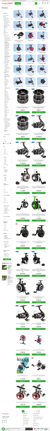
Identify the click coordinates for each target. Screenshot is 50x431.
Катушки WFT (6, 63)
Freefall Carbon (7, 126)
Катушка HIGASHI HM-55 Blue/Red (39, 350)
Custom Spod (7, 101)
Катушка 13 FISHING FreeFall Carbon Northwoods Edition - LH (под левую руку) (22, 270)
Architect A (6, 127)
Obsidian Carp (7, 112)
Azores (6, 85)
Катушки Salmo (6, 35)
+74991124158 (5, 416)
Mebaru (5, 30)
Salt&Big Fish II (7, 70)
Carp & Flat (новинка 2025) (7, 75)
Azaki (5, 86)
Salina (5, 117)
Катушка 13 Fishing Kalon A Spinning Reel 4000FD (38, 324)
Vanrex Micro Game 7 (7, 22)
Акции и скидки (25, 423)
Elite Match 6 (6, 54)
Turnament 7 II (7, 80)
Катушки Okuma (6, 82)
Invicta (6, 116)
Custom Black (7, 96)
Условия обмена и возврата (37, 418)
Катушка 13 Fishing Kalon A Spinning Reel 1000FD (22, 324)
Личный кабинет (23, 0)
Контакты (9, 0)
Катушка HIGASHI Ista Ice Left (22, 375)
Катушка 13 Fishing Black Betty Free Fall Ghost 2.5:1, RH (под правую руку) (23, 215)
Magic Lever (5, 27)
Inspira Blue (6, 107)
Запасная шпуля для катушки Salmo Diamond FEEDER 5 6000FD (22, 134)
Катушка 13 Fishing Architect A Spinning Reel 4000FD (38, 161)
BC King (6, 69)
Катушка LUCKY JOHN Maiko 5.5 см (22, 402)
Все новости (10, 263)
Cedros (6, 100)
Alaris (5, 90)
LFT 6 (4, 29)
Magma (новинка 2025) (7, 77)
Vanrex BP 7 (5, 19)
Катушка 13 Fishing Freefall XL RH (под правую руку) (39, 297)
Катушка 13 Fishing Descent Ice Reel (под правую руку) (38, 242)
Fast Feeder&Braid (7, 68)
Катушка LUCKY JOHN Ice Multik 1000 (38, 375)
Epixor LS (6, 102)
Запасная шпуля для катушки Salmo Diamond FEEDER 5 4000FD (22, 107)
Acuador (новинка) (6, 84)
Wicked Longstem (7, 125)
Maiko (5, 31)
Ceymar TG (6, 95)
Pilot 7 (5, 78)
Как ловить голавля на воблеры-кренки (10, 267)
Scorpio (6, 111)
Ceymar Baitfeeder (7, 99)
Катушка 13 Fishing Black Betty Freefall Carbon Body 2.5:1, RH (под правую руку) (23, 187)
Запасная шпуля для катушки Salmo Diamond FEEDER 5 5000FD (38, 107)
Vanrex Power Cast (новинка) (7, 26)
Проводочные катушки (6, 130)
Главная (3, 5)
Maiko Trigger (6, 32)
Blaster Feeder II (7, 60)
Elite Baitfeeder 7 (7, 53)
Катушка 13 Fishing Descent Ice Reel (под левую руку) (22, 242)
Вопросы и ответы (36, 423)
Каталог (18, 3)
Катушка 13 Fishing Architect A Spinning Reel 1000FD (38, 134)
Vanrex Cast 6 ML (6, 24)
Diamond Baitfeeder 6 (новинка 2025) (7, 42)
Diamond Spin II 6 (7, 39)
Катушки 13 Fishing (7, 120)
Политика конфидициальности (38, 417)
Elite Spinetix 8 (7, 52)
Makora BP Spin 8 (6, 20)
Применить (7, 259)
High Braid (6, 65)
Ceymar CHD (6, 94)
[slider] (3, 143)
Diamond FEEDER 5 (7, 40)
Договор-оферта (35, 415)
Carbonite (6, 91)
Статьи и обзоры (25, 422)
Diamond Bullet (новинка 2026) (7, 45)
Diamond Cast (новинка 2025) (7, 47)
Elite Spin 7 (6, 51)
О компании (4, 0)
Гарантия (34, 420)
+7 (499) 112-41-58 (44, 0)
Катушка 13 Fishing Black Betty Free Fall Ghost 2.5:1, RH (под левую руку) (38, 187)
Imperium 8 (6, 79)
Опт (23, 425)
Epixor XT (6, 104)
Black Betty (6, 121)
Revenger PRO (7, 110)
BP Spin (6, 36)
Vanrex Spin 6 (6, 23)
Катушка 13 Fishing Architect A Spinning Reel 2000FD (22, 161)
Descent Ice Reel (7, 122)
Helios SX (6, 115)
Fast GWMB (6, 64)
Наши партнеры (35, 425)
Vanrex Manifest (6, 18)
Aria (5, 89)
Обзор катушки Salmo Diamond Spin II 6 (10, 277)
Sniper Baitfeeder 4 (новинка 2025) (7, 56)
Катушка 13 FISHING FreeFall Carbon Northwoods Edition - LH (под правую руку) (38, 270)
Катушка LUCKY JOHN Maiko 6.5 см (38, 402)
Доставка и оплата (15, 0)
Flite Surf (6, 105)
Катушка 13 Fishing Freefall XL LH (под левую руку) (23, 297)
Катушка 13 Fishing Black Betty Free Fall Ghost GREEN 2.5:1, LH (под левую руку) (39, 215)
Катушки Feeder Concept (6, 72)
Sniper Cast (6, 59)
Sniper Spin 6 (6, 58)
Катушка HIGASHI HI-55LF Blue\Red (22, 350)
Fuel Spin (6, 106)
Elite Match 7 (6, 48)
